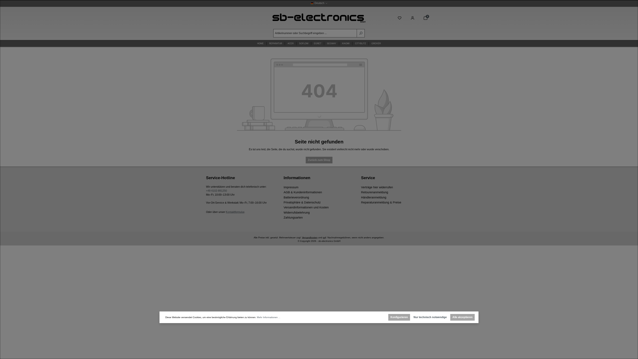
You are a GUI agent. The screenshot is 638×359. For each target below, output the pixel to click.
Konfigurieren (399, 317)
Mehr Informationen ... (268, 317)
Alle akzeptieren (462, 317)
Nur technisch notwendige (430, 317)
